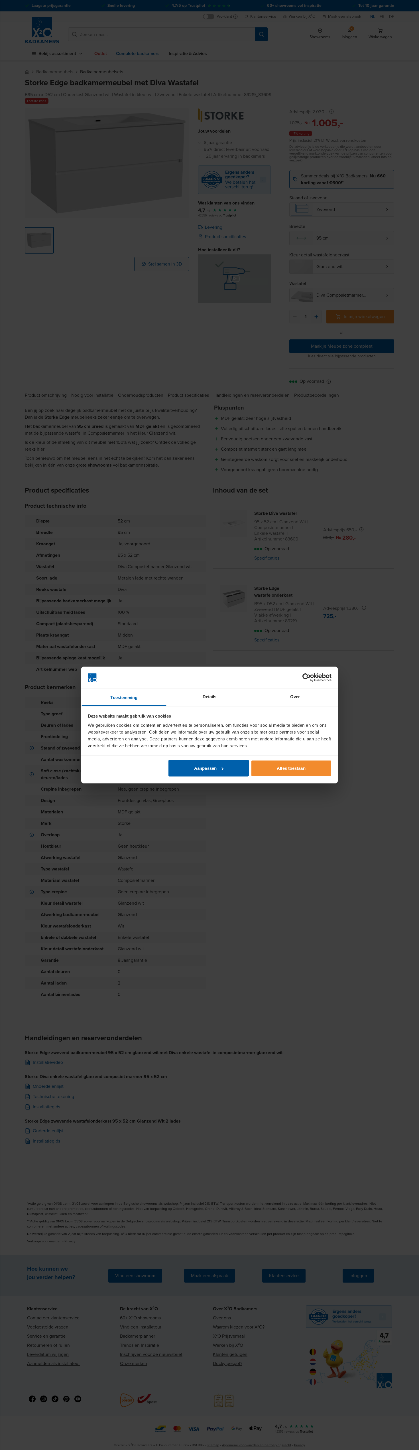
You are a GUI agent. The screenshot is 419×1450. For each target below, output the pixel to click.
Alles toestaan (291, 768)
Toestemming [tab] (123, 697)
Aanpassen (205, 768)
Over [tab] (295, 696)
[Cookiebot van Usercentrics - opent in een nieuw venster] (306, 677)
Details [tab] (210, 696)
